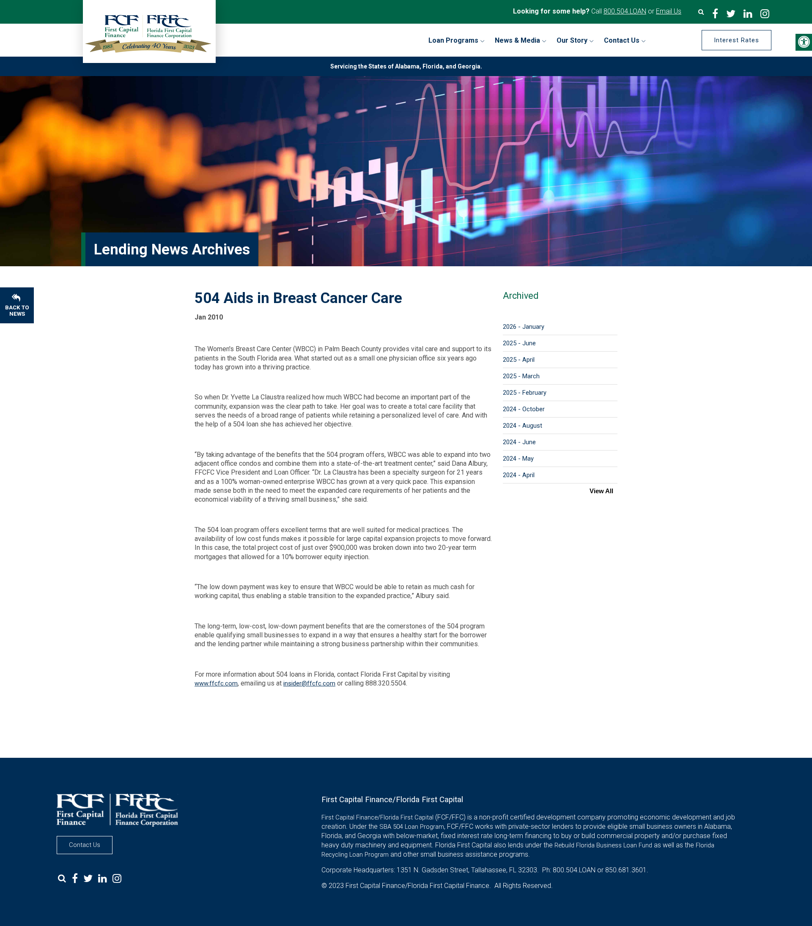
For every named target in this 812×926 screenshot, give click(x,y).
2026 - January (523, 327)
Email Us (668, 11)
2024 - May (518, 458)
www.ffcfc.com (216, 683)
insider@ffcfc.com (309, 683)
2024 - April (519, 475)
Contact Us (84, 845)
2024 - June (519, 442)
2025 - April (519, 359)
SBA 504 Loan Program (411, 826)
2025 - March (521, 376)
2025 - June (519, 343)
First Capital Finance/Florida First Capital (377, 817)
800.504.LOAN (625, 11)
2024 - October (524, 409)
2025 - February (524, 392)
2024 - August (522, 425)
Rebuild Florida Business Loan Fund (603, 845)
